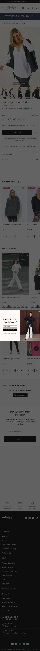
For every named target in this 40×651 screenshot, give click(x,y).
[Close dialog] (39, 311)
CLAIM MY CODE (10, 329)
